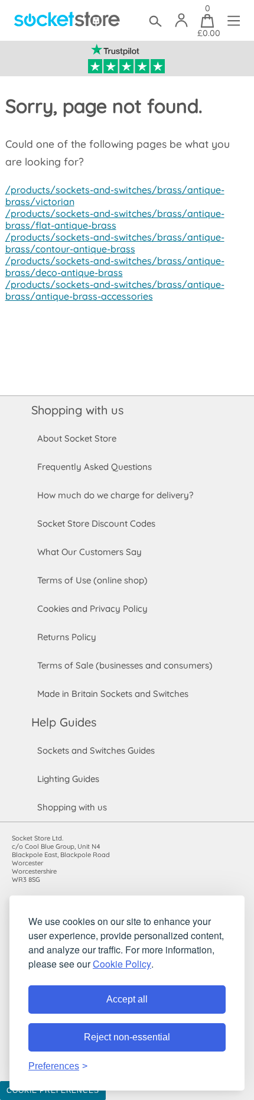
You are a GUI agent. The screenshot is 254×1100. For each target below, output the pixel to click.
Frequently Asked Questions (94, 466)
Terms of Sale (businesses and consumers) (125, 665)
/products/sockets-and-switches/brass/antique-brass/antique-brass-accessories (114, 290)
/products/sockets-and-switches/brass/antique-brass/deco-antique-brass (114, 266)
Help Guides (63, 722)
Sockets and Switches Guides (96, 750)
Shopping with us (77, 410)
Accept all (127, 999)
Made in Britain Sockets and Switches (112, 693)
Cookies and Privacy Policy (92, 608)
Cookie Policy (122, 964)
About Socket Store (76, 438)
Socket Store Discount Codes (96, 523)
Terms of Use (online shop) (92, 580)
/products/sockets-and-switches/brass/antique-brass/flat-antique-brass (114, 219)
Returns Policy (66, 637)
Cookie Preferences (52, 1090)
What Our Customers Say (89, 551)
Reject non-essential (127, 1037)
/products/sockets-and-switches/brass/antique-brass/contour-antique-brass (114, 243)
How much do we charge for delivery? (115, 495)
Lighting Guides (68, 778)
